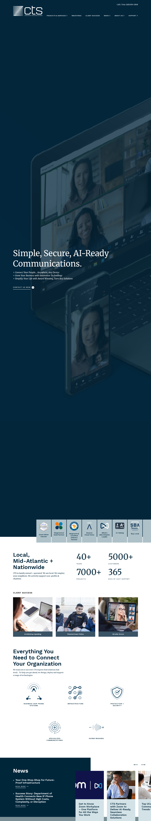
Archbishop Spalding (28, 601)
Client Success (93, 15)
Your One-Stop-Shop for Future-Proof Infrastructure (35, 781)
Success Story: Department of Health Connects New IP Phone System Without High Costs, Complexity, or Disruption (34, 797)
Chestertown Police (71, 601)
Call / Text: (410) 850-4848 (127, 4)
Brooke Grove (110, 601)
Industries (76, 15)
